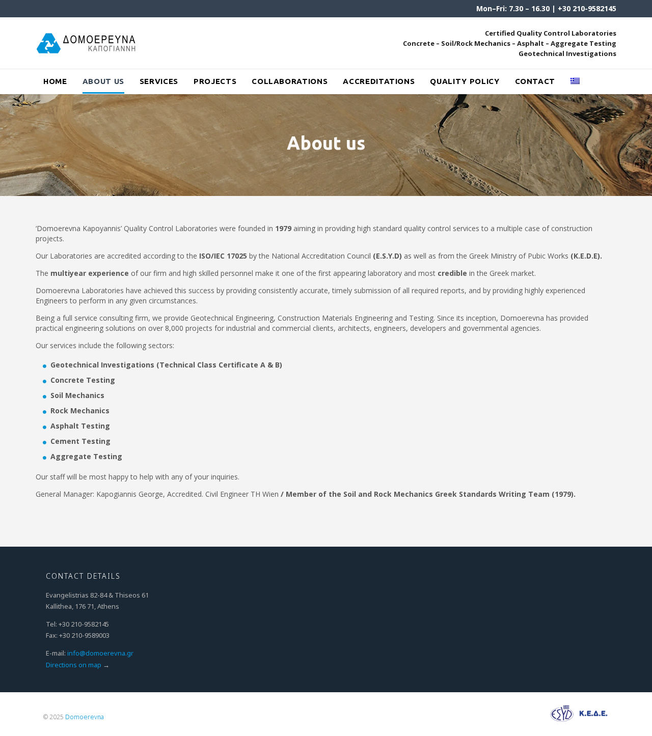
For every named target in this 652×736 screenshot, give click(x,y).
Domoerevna (84, 717)
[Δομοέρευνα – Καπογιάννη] (87, 43)
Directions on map (73, 664)
